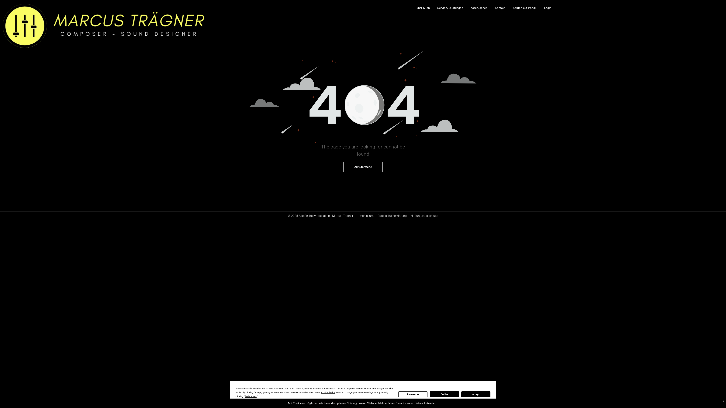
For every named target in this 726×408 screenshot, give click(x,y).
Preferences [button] (251, 396)
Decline (444, 394)
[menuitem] (423, 8)
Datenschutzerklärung (392, 216)
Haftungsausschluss (424, 216)
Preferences (413, 394)
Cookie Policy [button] (328, 392)
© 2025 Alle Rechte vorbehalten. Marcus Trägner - (323, 216)
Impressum (366, 216)
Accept (475, 394)
